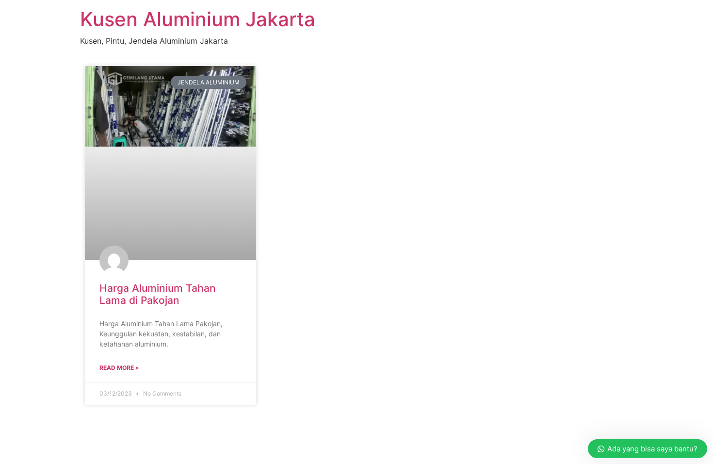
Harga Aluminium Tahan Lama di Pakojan (157, 294)
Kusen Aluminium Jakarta (197, 19)
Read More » (119, 367)
